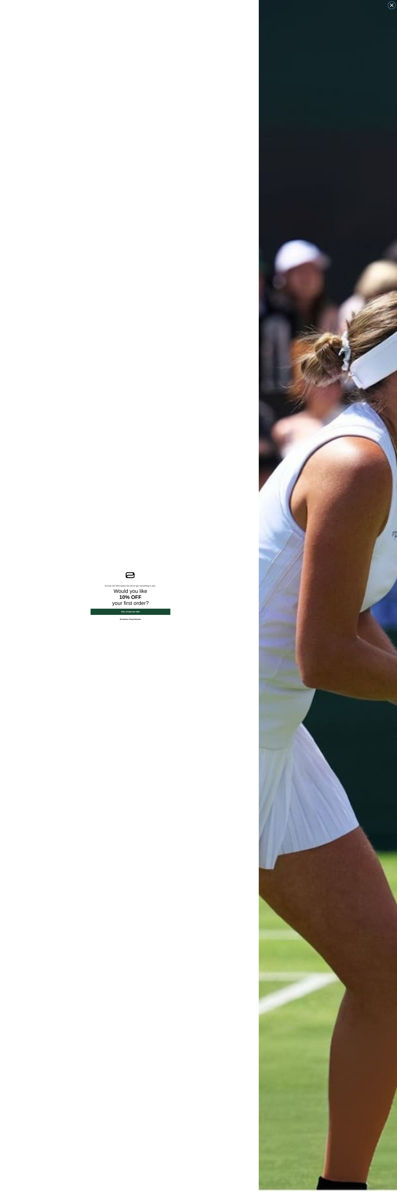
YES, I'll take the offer (130, 612)
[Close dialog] (391, 5)
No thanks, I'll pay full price (130, 619)
